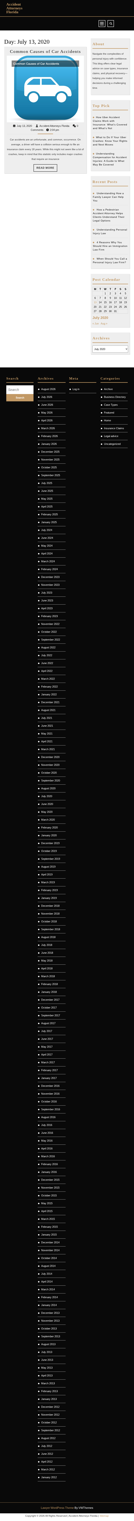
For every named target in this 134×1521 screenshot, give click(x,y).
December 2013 (50, 1312)
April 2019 (47, 874)
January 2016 (49, 1171)
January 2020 (49, 835)
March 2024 (48, 561)
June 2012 (47, 1453)
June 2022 (47, 663)
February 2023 (49, 616)
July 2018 (46, 944)
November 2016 (50, 1093)
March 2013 (48, 1383)
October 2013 (49, 1328)
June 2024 (47, 537)
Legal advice (111, 436)
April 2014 (47, 1281)
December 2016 (50, 1085)
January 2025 (49, 522)
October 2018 (49, 921)
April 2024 (47, 553)
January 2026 (49, 443)
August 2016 (48, 1117)
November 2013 (50, 1320)
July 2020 (46, 796)
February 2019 (49, 890)
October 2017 (49, 1007)
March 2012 (48, 1469)
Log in (76, 389)
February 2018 (49, 984)
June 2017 (47, 1038)
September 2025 (50, 475)
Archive (108, 389)
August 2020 (48, 788)
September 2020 (50, 780)
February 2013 (49, 1391)
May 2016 (47, 1140)
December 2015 (50, 1179)
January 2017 (49, 1078)
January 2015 (49, 1234)
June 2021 (47, 725)
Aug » (104, 323)
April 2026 (47, 420)
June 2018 (47, 952)
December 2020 (50, 757)
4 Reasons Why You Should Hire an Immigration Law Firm (110, 246)
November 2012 (50, 1414)
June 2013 (47, 1359)
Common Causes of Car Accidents (45, 51)
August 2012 (48, 1438)
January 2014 (49, 1305)
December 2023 (50, 576)
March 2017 (48, 1062)
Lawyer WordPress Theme (57, 1507)
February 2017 (49, 1070)
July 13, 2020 (24, 125)
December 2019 (50, 843)
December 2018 (50, 905)
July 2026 (46, 396)
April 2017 (47, 1054)
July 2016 (46, 1124)
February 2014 (49, 1297)
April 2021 (47, 741)
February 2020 (49, 827)
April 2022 (47, 670)
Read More (46, 169)
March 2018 (48, 976)
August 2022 (48, 647)
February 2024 (49, 569)
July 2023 (46, 592)
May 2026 (47, 412)
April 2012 (47, 1461)
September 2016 (50, 1109)
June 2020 (47, 804)
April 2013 (47, 1375)
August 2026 (48, 389)
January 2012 (49, 1477)
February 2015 (49, 1226)
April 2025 (47, 506)
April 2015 (47, 1211)
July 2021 (46, 717)
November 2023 (50, 584)
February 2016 (49, 1164)
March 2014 (48, 1289)
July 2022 (46, 655)
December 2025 (50, 451)
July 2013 (46, 1352)
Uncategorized (112, 443)
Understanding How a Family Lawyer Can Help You (108, 197)
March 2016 (48, 1156)
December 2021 (50, 702)
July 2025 (46, 483)
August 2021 (48, 710)
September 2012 (50, 1430)
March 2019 (48, 882)
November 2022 (50, 623)
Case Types (111, 404)
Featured (109, 412)
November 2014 (50, 1250)
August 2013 (48, 1344)
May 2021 (47, 733)
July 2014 (46, 1273)
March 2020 (48, 819)
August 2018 (48, 937)
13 (95, 302)
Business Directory (115, 396)
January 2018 (49, 991)
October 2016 (49, 1101)
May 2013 (47, 1367)
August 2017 (48, 1023)
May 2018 (47, 960)
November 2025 (50, 459)
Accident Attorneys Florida (14, 8)
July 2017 (46, 1031)
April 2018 (47, 968)
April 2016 (47, 1148)
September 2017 (50, 1015)
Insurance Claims (114, 428)
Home (107, 420)
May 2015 (47, 1203)
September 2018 (50, 929)
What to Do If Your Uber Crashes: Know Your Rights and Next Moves (110, 141)
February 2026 (49, 436)
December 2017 (50, 999)
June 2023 (47, 600)
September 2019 (50, 858)
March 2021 (48, 749)
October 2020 (49, 772)
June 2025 (47, 490)
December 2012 (50, 1406)
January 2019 (49, 897)
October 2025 (49, 467)
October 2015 (49, 1195)
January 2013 (49, 1398)
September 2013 (50, 1336)
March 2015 (48, 1218)
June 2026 (47, 404)
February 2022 (49, 686)
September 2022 (50, 639)
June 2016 (47, 1132)
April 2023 (47, 608)
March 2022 (48, 678)
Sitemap (104, 1515)
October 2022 (49, 631)
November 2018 (50, 913)
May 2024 (47, 545)
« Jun (95, 323)
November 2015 (50, 1187)
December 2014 (50, 1242)
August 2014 (48, 1265)
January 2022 (49, 694)
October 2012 (49, 1422)
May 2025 (47, 498)
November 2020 (50, 764)
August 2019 (48, 866)
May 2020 (47, 811)
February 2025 (49, 514)
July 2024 (46, 530)
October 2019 (49, 850)
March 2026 (48, 428)
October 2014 (49, 1258)
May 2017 (47, 1046)
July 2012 (46, 1445)
